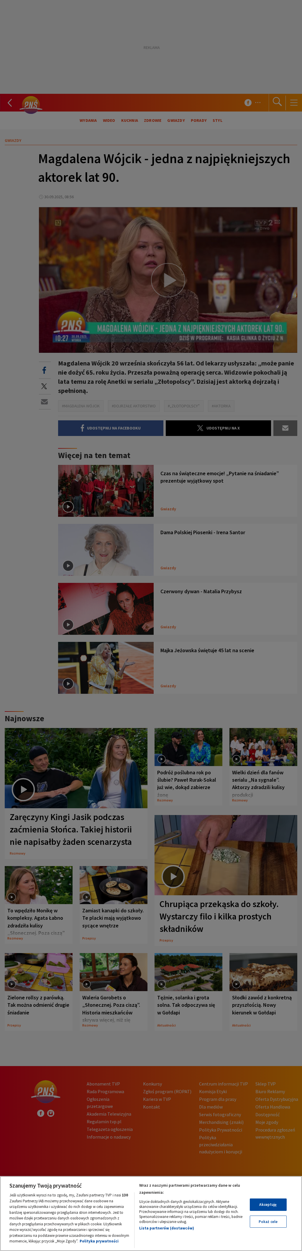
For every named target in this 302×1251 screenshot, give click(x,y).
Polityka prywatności (99, 1241)
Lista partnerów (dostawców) (166, 1228)
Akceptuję (268, 1204)
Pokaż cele (268, 1221)
